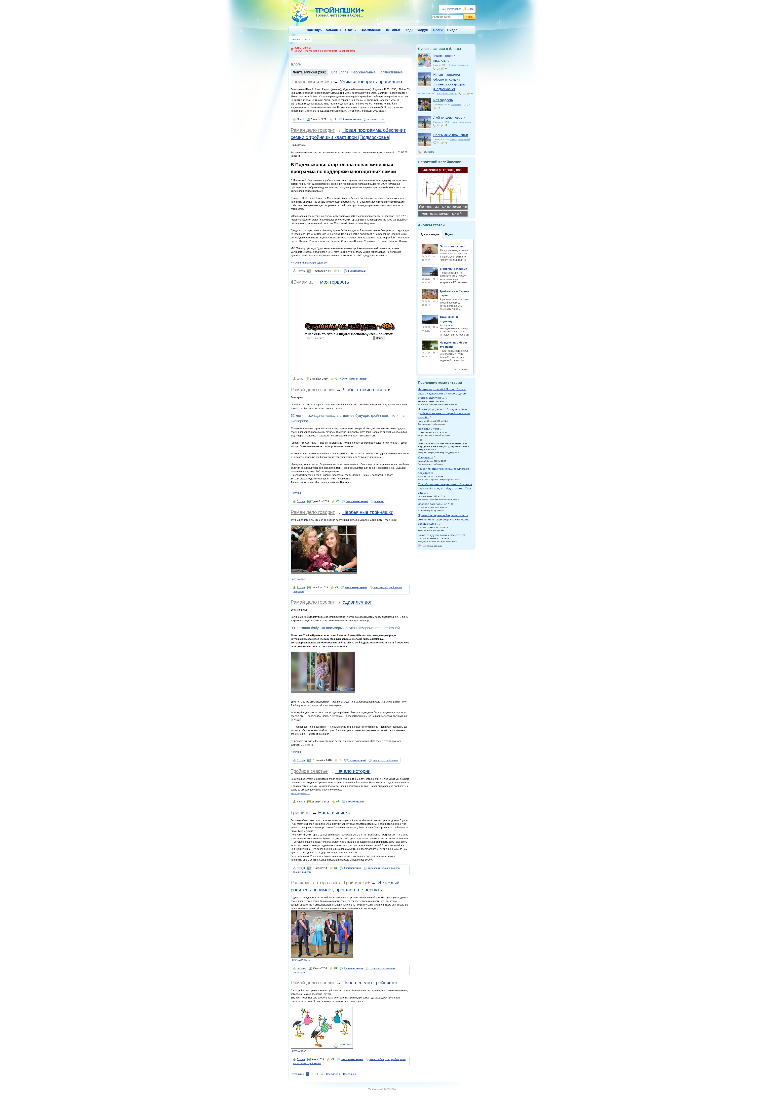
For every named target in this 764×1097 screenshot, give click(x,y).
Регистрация (454, 9)
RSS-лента (428, 151)
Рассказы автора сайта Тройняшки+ (330, 882)
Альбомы (333, 30)
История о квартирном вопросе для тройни (438, 453)
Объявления (371, 30)
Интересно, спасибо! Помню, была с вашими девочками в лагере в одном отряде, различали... (442, 393)
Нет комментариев (355, 378)
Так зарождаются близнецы (431, 424)
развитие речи (375, 119)
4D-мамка (302, 282)
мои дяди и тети (428, 428)
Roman (301, 271)
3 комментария (355, 801)
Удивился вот (357, 602)
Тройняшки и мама (311, 81)
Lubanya (301, 968)
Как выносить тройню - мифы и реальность (438, 479)
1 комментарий (356, 271)
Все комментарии (432, 546)
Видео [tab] (449, 234)
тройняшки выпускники (382, 968)
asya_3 (301, 868)
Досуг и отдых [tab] (430, 234)
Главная (295, 39)
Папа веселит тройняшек (370, 982)
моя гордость (334, 282)
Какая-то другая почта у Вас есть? (440, 535)
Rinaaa (301, 801)
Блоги (438, 30)
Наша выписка (334, 812)
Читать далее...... (300, 579)
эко (386, 587)
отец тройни (392, 1059)
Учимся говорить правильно (371, 81)
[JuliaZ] (424, 110)
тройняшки (395, 587)
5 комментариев (353, 968)
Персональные (363, 72)
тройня (386, 868)
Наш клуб (314, 30)
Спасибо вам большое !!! (434, 504)
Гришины (301, 812)
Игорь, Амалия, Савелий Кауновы (434, 435)
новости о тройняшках (385, 760)
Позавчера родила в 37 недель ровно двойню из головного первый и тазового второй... (444, 413)
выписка (307, 872)
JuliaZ (300, 378)
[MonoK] (424, 65)
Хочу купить (425, 457)
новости (379, 501)
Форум (422, 30)
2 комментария (352, 119)
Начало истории (352, 771)
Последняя (349, 1074)
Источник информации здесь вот (309, 262)
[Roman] (424, 84)
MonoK (301, 119)
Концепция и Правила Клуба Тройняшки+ (437, 542)
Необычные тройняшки (367, 512)
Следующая (333, 1074)
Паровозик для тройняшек (430, 464)
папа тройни (376, 1059)
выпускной (299, 972)
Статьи (351, 30)
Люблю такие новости (366, 389)
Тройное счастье (309, 771)
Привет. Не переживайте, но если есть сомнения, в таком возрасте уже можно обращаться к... (443, 519)
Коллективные (391, 72)
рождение (298, 591)
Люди (408, 30)
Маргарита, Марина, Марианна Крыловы (437, 404)
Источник (296, 493)
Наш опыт (393, 30)
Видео (452, 30)
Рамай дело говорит (313, 130)
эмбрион (378, 587)
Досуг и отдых (460, 369)
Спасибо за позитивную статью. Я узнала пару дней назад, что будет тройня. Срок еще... (445, 488)
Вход (471, 9)
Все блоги (339, 72)
